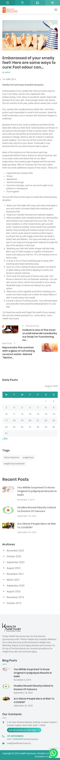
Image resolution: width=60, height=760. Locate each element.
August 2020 (13, 591)
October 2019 (14, 603)
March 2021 (13, 579)
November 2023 (15, 550)
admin (7, 72)
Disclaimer (39, 756)
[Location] (22, 3)
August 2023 (13, 568)
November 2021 (15, 573)
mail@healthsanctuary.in (19, 743)
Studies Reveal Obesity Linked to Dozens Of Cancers (36, 509)
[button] (53, 753)
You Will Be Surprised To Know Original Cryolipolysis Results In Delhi (37, 491)
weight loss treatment (14, 463)
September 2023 (15, 562)
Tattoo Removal (11, 457)
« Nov (5, 438)
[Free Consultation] (37, 3)
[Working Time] (7, 3)
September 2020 (15, 585)
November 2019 (15, 597)
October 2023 (14, 556)
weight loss (28, 457)
